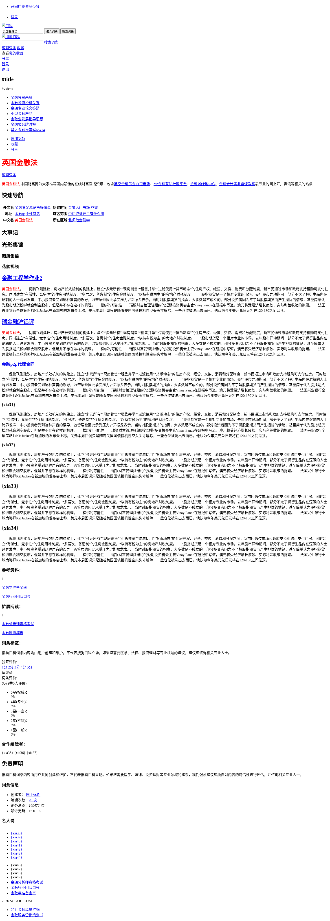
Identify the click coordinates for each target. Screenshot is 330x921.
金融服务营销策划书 (27, 915)
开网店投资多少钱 (25, 7)
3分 (17, 667)
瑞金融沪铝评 (18, 322)
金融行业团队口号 (16, 596)
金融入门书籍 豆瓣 (83, 207)
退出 (5, 69)
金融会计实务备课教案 (237, 184)
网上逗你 (33, 795)
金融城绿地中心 (203, 184)
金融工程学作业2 (22, 278)
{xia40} (16, 841)
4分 (23, 667)
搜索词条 (51, 42)
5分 (29, 667)
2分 (10, 667)
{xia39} (16, 837)
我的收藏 (16, 53)
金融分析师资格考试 (18, 624)
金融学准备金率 (14, 587)
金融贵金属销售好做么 (33, 207)
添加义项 (18, 139)
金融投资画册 (21, 97)
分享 (5, 59)
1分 (4, 667)
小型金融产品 (21, 114)
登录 (14, 17)
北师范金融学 (79, 220)
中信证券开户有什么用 (86, 214)
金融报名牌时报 (23, 124)
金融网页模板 (12, 633)
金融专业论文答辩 (25, 108)
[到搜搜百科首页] (11, 37)
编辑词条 (9, 48)
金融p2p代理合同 (18, 364)
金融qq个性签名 (27, 214)
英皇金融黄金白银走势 (132, 184)
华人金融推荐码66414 (28, 130)
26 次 (33, 800)
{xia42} (16, 849)
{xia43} (16, 853)
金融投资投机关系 (25, 103)
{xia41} (16, 845)
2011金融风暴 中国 (25, 910)
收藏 (20, 48)
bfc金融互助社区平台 (170, 184)
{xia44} (16, 857)
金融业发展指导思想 (27, 119)
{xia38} (16, 833)
